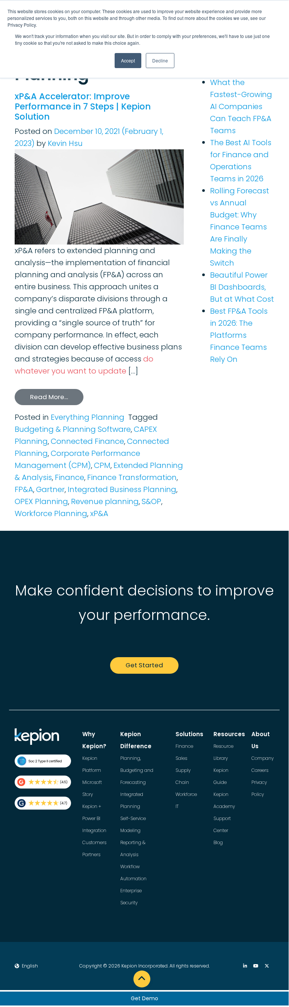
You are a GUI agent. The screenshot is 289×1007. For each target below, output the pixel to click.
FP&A (24, 489)
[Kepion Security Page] (43, 761)
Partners (91, 854)
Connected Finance (87, 441)
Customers (94, 842)
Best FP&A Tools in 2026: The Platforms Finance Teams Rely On (239, 335)
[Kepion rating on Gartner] (43, 803)
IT (177, 806)
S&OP (151, 501)
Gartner (50, 489)
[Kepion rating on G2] (43, 782)
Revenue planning (105, 501)
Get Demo (144, 998)
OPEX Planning (41, 501)
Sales (181, 758)
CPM (102, 465)
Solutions (189, 734)
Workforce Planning (51, 513)
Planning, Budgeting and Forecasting (136, 770)
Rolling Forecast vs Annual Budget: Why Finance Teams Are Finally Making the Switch (239, 226)
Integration (94, 830)
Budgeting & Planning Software (73, 429)
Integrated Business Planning (122, 489)
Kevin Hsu (65, 143)
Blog (218, 842)
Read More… (49, 396)
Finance (69, 477)
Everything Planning (87, 417)
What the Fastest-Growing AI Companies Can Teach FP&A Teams (241, 106)
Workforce (186, 794)
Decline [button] (160, 60)
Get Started (144, 665)
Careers (259, 770)
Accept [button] (128, 60)
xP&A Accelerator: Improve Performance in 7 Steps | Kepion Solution (83, 106)
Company (262, 758)
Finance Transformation (132, 477)
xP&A (99, 513)
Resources (229, 734)
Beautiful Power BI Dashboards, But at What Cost (242, 287)
